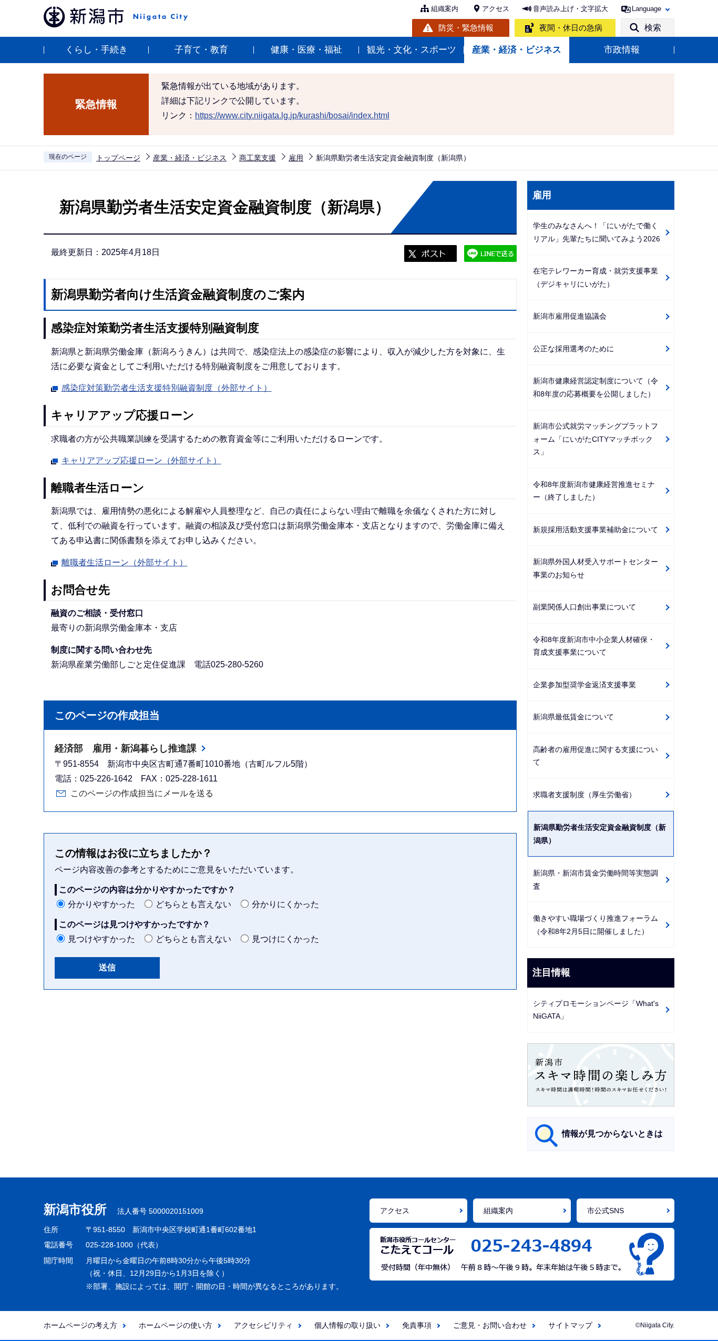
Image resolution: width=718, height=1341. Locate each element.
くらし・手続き (96, 50)
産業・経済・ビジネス (516, 50)
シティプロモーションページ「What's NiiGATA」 (596, 1010)
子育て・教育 (201, 50)
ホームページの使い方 (175, 1325)
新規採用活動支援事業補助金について (595, 529)
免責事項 (417, 1325)
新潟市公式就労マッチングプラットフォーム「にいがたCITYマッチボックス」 (595, 439)
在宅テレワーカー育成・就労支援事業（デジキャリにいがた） (595, 277)
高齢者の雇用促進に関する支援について (595, 756)
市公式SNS (605, 1210)
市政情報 (622, 50)
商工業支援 (257, 158)
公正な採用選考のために (573, 348)
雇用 (296, 158)
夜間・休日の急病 (570, 27)
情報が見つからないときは (612, 1133)
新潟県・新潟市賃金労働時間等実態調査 (595, 879)
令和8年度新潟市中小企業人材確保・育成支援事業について (594, 646)
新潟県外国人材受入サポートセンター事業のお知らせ (595, 568)
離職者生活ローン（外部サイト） (124, 562)
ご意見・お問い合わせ (490, 1325)
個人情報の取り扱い (347, 1325)
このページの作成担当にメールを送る (141, 793)
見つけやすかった (101, 938)
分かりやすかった (101, 904)
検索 (652, 27)
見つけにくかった (285, 938)
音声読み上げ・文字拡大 (570, 9)
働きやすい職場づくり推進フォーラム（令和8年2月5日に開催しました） (595, 925)
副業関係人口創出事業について (584, 607)
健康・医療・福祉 (306, 50)
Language (646, 9)
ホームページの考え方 (80, 1325)
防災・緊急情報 (466, 27)
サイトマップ (570, 1325)
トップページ (118, 158)
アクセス (495, 9)
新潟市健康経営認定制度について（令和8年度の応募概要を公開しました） (595, 387)
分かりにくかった (285, 904)
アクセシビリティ (263, 1325)
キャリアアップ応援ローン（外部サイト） (141, 460)
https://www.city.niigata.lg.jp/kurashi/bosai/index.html (292, 115)
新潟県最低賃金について (573, 717)
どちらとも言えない (193, 904)
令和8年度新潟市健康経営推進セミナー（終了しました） (594, 491)
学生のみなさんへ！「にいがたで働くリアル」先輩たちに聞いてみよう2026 (596, 232)
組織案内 (444, 9)
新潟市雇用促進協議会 (570, 316)
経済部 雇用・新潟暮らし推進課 (126, 748)
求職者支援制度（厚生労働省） (584, 794)
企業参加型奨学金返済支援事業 (584, 684)
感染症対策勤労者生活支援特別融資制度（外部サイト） (166, 387)
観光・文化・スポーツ (411, 50)
